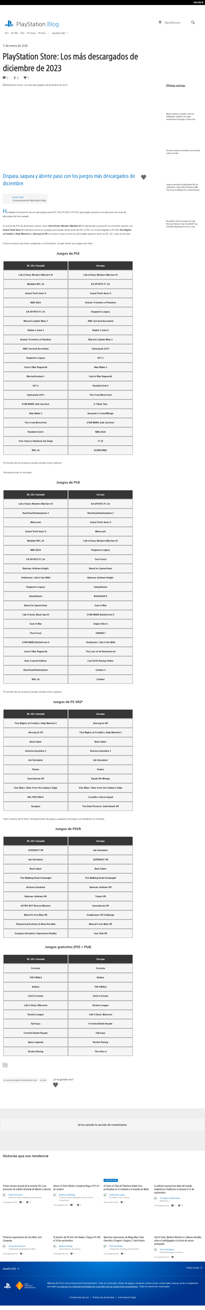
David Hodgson (167, 1249)
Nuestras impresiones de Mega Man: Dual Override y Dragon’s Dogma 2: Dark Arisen (124, 1238)
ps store (43, 1080)
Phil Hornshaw (116, 1246)
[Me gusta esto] (27, 1202)
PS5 (7, 33)
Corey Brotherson (17, 1246)
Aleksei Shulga (65, 1246)
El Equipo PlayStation (170, 1198)
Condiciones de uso (79, 1297)
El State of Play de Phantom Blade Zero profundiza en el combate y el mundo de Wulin (126, 1187)
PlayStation (37, 24)
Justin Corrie (18, 197)
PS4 (22, 33)
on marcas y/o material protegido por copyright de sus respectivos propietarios (97, 1286)
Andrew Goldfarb (67, 1194)
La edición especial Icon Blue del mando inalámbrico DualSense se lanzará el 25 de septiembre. (174, 1189)
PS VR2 (14, 33)
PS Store (31, 33)
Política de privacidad (103, 1297)
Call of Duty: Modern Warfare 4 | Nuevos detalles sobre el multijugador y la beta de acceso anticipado (178, 1240)
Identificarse (172, 22)
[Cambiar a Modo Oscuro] (160, 22)
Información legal (127, 1297)
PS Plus (42, 33)
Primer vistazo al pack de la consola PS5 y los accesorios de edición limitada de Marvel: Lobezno (27, 1187)
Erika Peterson (15, 1194)
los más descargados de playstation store (20, 1080)
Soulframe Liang (117, 1194)
